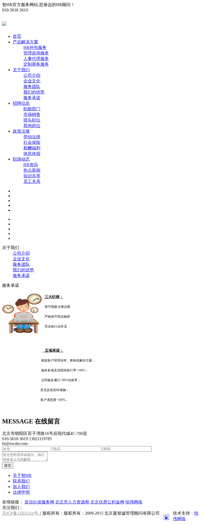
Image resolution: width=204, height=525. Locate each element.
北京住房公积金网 (107, 502)
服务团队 (31, 86)
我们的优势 (34, 92)
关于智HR (22, 475)
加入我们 (21, 486)
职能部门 (31, 109)
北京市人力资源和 (72, 502)
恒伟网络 (133, 502)
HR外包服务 (34, 47)
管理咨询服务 (36, 53)
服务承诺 (31, 97)
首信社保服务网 (39, 502)
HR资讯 (30, 164)
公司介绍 (31, 75)
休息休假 (31, 153)
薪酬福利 (31, 148)
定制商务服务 (36, 64)
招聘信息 (21, 103)
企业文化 (31, 81)
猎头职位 (31, 120)
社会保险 (31, 142)
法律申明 (21, 492)
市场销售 (31, 114)
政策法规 (21, 131)
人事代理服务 (36, 58)
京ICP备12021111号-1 (21, 513)
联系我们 (21, 481)
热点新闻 (31, 170)
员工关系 (31, 181)
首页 (17, 36)
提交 (7, 465)
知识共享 (31, 176)
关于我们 (21, 70)
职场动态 (21, 159)
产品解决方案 (25, 42)
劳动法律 (31, 137)
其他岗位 (31, 125)
